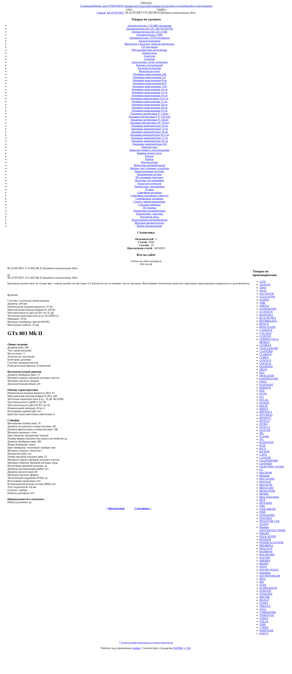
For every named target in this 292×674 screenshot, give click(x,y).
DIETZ (263, 369)
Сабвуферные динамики (149, 198)
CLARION (265, 354)
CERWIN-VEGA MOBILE (269, 341)
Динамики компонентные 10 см (149, 125)
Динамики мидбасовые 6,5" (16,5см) (149, 116)
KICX (262, 448)
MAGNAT (265, 481)
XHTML (178, 648)
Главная (101, 12)
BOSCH (264, 324)
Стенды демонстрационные (149, 201)
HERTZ (263, 409)
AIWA (262, 287)
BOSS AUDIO (267, 327)
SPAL (262, 578)
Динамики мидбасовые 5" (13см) (149, 113)
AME (262, 302)
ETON (263, 393)
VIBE (262, 624)
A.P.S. (262, 281)
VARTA (263, 618)
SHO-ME (264, 597)
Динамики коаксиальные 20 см (149, 107)
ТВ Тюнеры (149, 207)
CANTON (265, 336)
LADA (263, 454)
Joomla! (136, 648)
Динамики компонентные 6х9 (149, 144)
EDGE (263, 381)
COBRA (264, 357)
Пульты (149, 189)
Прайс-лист (101, 6)
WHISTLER (266, 630)
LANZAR (265, 457)
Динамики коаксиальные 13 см (149, 92)
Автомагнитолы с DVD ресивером (149, 37)
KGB (262, 445)
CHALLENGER (268, 348)
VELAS (263, 621)
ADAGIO (264, 284)
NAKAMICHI (267, 509)
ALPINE (264, 299)
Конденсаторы (149, 162)
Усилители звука (149, 216)
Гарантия (144, 6)
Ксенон (149, 156)
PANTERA (265, 518)
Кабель (149, 159)
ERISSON (265, 387)
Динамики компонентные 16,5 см (149, 134)
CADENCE (266, 330)
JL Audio (264, 436)
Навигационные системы (149, 171)
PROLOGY (266, 548)
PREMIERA (266, 545)
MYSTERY (265, 503)
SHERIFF (264, 560)
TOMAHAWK (267, 612)
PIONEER (265, 539)
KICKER (264, 451)
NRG (262, 506)
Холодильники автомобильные (149, 219)
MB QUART (266, 487)
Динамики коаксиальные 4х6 (149, 74)
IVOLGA (264, 427)
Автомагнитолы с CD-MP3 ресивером (149, 25)
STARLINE (266, 594)
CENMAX (265, 345)
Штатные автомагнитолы (149, 222)
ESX (262, 390)
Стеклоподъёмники (149, 204)
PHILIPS (264, 533)
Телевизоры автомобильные (149, 210)
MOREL (264, 493)
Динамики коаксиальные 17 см (149, 101)
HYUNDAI (265, 415)
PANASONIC (267, 515)
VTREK (264, 627)
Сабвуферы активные (149, 192)
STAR (262, 584)
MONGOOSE (267, 490)
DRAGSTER (266, 375)
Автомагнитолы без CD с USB (149, 31)
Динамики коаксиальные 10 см (149, 89)
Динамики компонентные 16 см (149, 131)
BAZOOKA (266, 314)
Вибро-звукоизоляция (149, 225)
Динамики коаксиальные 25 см (149, 110)
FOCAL (264, 399)
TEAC (263, 609)
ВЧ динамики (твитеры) (149, 177)
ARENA (264, 305)
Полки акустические (149, 183)
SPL (261, 581)
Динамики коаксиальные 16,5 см (149, 98)
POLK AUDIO (267, 536)
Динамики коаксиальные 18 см (149, 104)
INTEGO (264, 421)
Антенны (149, 59)
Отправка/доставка (160, 6)
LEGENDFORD (268, 460)
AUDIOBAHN (267, 308)
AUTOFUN (266, 311)
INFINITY (265, 418)
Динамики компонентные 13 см (149, 128)
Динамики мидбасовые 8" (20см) (149, 119)
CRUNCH (265, 363)
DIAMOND (266, 366)
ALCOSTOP (266, 293)
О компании (87, 6)
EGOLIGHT (266, 384)
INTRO (263, 424)
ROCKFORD (267, 554)
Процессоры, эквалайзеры (149, 186)
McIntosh (264, 475)
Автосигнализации (149, 40)
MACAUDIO (267, 478)
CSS (188, 648)
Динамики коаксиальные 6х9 (149, 83)
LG (261, 469)
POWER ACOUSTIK (271, 542)
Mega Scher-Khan (269, 497)
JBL (261, 433)
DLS (262, 372)
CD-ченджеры (149, 47)
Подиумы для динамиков (149, 180)
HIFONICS (265, 412)
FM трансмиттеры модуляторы (149, 50)
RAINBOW (266, 551)
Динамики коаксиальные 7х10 (149, 86)
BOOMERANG (268, 321)
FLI (261, 396)
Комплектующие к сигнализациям (149, 150)
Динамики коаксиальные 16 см (149, 95)
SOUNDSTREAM (269, 575)
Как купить (177, 6)
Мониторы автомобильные (149, 165)
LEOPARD (265, 463)
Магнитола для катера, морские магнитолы (149, 43)
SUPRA (263, 603)
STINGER (265, 591)
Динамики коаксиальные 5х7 (149, 77)
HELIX (263, 406)
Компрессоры (149, 147)
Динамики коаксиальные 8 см (149, 80)
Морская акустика (149, 71)
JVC (261, 439)
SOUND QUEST (269, 569)
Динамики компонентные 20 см (149, 141)
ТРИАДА (265, 606)
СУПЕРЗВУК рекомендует (123, 6)
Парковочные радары (149, 174)
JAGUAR (264, 430)
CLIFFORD (266, 351)
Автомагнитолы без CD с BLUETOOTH (149, 28)
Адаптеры (149, 56)
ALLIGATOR (267, 296)
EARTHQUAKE (268, 378)
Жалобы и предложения (198, 6)
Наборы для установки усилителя (149, 168)
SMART (264, 563)
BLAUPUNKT (115, 12)
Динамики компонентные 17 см (149, 138)
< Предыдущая (115, 508)
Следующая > (142, 508)
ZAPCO (264, 633)
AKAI (262, 290)
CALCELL (265, 333)
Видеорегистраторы (149, 68)
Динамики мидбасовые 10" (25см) (149, 122)
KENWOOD (266, 442)
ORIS (262, 512)
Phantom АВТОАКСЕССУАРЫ (272, 529)
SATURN (264, 557)
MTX (262, 500)
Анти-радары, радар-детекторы (149, 62)
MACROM (265, 472)
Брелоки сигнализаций (149, 65)
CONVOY (265, 360)
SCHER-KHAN (268, 588)
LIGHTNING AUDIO (271, 466)
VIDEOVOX (266, 615)
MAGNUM (265, 484)
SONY (263, 566)
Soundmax (265, 572)
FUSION (264, 402)
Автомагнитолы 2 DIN (149, 34)
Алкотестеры (149, 53)
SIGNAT (264, 600)
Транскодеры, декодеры (149, 213)
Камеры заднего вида (149, 153)
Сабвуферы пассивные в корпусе (149, 195)
